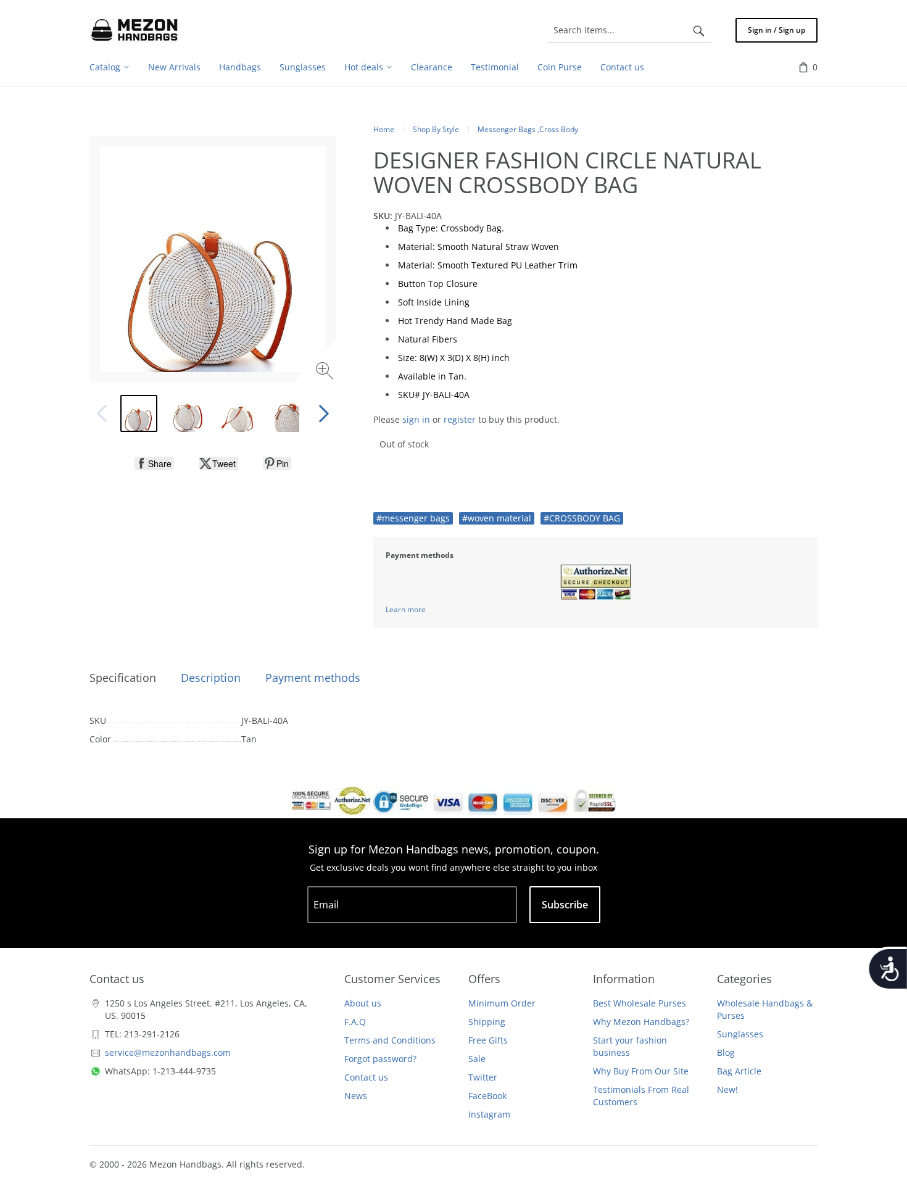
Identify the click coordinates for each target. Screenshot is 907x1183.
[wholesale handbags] (134, 30)
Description (211, 677)
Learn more (406, 609)
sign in (416, 419)
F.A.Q (355, 1021)
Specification (122, 677)
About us (362, 1003)
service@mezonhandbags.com (168, 1052)
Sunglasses (740, 1034)
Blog (726, 1052)
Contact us (366, 1077)
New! (727, 1089)
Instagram (489, 1114)
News (355, 1096)
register (460, 419)
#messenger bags (413, 518)
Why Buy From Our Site (641, 1071)
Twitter (482, 1077)
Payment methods (312, 677)
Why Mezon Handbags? (641, 1021)
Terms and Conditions (390, 1040)
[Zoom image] (326, 372)
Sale (477, 1059)
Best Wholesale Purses (639, 1003)
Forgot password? (380, 1059)
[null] (154, 463)
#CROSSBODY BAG (582, 518)
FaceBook (487, 1096)
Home (383, 129)
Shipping (486, 1021)
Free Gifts (488, 1040)
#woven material (496, 518)
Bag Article (739, 1071)
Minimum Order (502, 1003)
